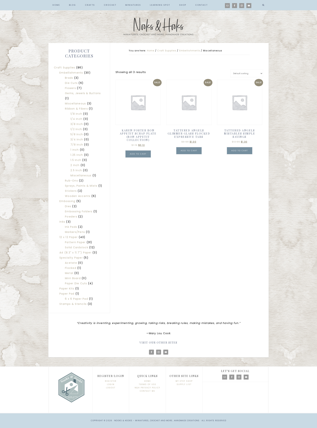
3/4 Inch (76, 139)
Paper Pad (66, 293)
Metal (69, 273)
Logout (110, 387)
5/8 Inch (76, 134)
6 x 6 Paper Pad (76, 299)
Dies (68, 206)
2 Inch (75, 165)
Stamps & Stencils (73, 304)
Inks (62, 222)
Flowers (70, 88)
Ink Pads (71, 227)
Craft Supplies (166, 50)
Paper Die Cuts (76, 283)
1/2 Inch (76, 129)
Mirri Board (73, 278)
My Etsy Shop (184, 381)
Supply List (184, 384)
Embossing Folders (78, 211)
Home (147, 381)
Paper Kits (66, 288)
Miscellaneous (75, 103)
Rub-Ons (71, 180)
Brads (69, 78)
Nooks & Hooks (158, 26)
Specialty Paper (71, 258)
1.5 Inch (75, 160)
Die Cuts (71, 83)
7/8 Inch (76, 144)
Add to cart (138, 154)
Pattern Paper (75, 242)
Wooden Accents (77, 196)
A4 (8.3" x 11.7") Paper (75, 252)
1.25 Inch (76, 155)
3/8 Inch (76, 124)
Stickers (71, 191)
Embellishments (189, 50)
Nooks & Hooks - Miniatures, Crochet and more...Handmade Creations (156, 420)
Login (110, 384)
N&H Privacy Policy (147, 387)
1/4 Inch (76, 119)
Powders (71, 216)
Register (110, 381)
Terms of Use (147, 384)
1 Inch (74, 150)
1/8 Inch (76, 114)
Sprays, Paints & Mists (81, 186)
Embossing (67, 201)
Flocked (70, 268)
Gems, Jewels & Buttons (83, 93)
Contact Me (147, 391)
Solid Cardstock (76, 247)
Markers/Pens (75, 232)
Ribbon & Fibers (76, 108)
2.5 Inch (76, 170)
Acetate (71, 263)
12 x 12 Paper (68, 237)
